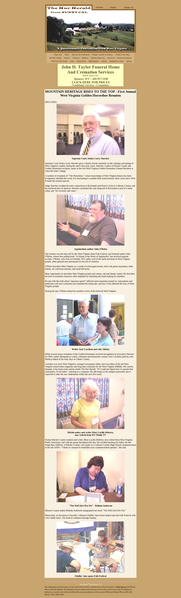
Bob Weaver (121, 587)
